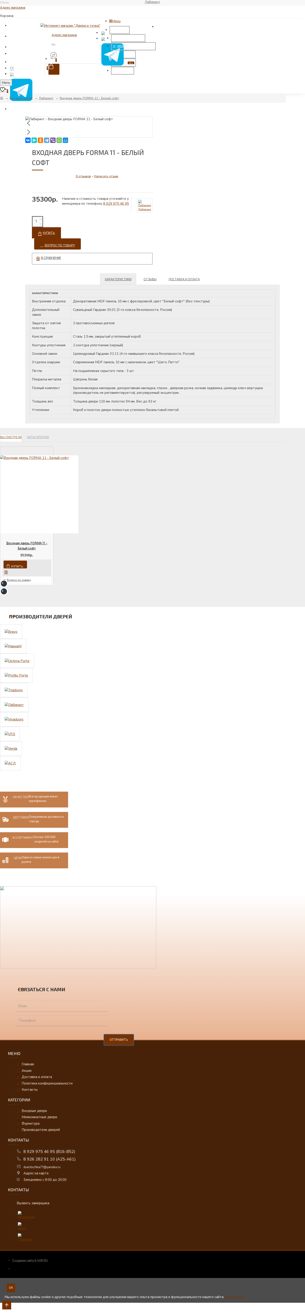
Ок (11, 1288)
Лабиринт (46, 98)
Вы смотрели (11, 437)
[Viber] (53, 140)
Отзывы (150, 279)
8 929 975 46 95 (116, 203)
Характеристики (118, 279)
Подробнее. (234, 1297)
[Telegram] (46, 140)
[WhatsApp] (59, 140)
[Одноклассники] (40, 140)
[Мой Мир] (65, 140)
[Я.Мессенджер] (34, 140)
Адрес (12, 7)
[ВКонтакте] (28, 140)
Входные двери (21, 98)
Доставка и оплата (184, 279)
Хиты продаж (38, 437)
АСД (4, 1311)
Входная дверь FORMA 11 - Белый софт (89, 98)
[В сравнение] (7, 572)
